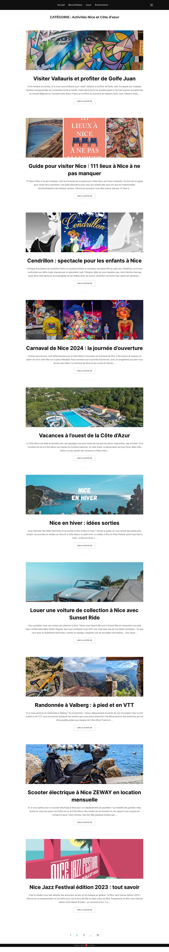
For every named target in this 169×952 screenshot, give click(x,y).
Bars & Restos (75, 5)
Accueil (61, 5)
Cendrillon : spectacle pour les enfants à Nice (84, 260)
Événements (101, 5)
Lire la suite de (86, 101)
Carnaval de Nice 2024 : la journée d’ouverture (84, 348)
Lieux (88, 5)
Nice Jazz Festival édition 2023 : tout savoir (84, 887)
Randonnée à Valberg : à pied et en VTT (84, 705)
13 (98, 935)
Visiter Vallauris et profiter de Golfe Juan (84, 78)
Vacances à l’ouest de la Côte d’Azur (84, 435)
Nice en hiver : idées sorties (84, 523)
